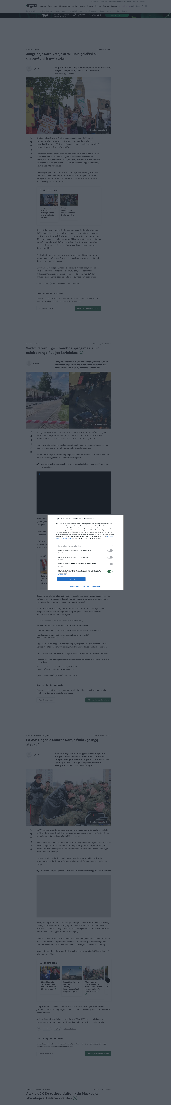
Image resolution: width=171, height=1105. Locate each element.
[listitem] (85, 546)
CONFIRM (71, 579)
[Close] (120, 519)
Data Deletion (74, 586)
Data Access (85, 586)
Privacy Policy (96, 586)
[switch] (110, 550)
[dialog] (85, 552)
